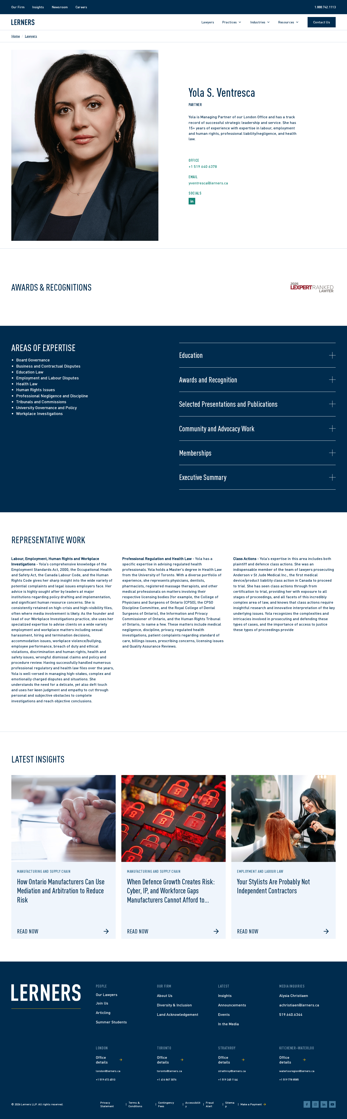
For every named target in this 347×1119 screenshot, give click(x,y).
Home (15, 36)
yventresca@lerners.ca (208, 183)
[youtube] (332, 1104)
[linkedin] (324, 1104)
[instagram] (315, 1104)
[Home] (46, 992)
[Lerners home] (22, 22)
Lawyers (31, 36)
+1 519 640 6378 (203, 166)
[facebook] (307, 1104)
